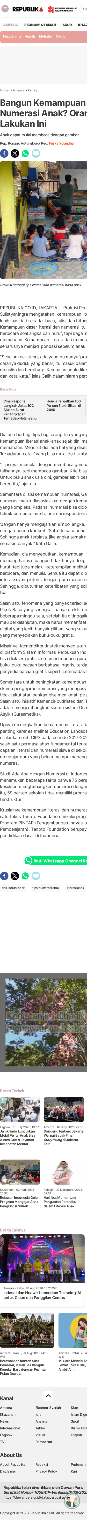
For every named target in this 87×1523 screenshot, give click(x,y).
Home (4, 90)
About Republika (13, 1464)
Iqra (39, 1414)
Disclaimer (8, 1471)
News (4, 1421)
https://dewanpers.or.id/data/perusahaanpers (39, 1497)
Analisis (41, 1421)
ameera (10, 25)
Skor (74, 1408)
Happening (12, 36)
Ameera (18, 90)
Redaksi (42, 1464)
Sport (75, 1421)
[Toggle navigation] (5, 9)
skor (67, 25)
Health (30, 36)
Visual (40, 1435)
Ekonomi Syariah (40, 25)
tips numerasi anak (45, 888)
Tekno (60, 36)
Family (32, 90)
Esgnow (6, 1435)
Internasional (10, 1428)
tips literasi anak (13, 888)
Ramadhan (44, 1442)
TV (2, 1442)
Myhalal (45, 36)
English (76, 1435)
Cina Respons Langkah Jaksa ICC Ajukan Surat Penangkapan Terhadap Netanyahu (20, 409)
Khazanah (7, 1414)
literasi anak (75, 888)
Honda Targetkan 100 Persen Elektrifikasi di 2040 (64, 405)
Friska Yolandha (61, 143)
